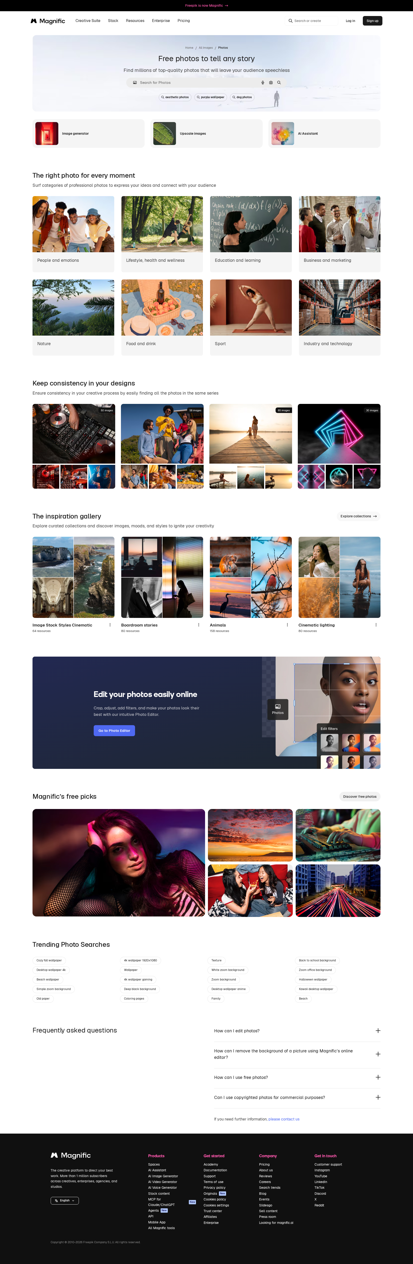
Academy (211, 1164)
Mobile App (156, 1222)
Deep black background (140, 989)
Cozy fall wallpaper (49, 960)
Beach (303, 999)
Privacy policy (215, 1187)
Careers (265, 1182)
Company (268, 1155)
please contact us (283, 1119)
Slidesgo (265, 1205)
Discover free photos (360, 796)
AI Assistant (157, 1170)
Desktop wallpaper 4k (51, 970)
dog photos (244, 97)
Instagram (322, 1170)
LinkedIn (321, 1182)
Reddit (319, 1205)
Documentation (215, 1170)
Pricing (184, 20)
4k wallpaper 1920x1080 (140, 960)
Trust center (213, 1211)
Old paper (43, 999)
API (150, 1216)
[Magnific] (71, 1156)
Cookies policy (215, 1199)
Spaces (154, 1164)
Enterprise (211, 1223)
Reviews (265, 1176)
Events (264, 1199)
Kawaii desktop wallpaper (316, 989)
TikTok (320, 1187)
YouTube (321, 1176)
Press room (267, 1217)
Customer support (328, 1164)
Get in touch (326, 1155)
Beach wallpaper (48, 979)
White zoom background (228, 970)
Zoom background (224, 979)
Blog (262, 1193)
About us (266, 1170)
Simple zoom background (54, 989)
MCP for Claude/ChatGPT (171, 1202)
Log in (350, 21)
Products (156, 1155)
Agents (157, 1210)
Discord (320, 1193)
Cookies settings (216, 1205)
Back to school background (317, 960)
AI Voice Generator (162, 1187)
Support (210, 1176)
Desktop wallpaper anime (229, 989)
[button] (65, 1201)
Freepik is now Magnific (204, 5)
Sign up (373, 21)
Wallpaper (131, 970)
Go (43, 907)
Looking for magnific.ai (276, 1223)
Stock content (159, 1193)
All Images (206, 48)
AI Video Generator (162, 1182)
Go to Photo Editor (114, 730)
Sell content (268, 1211)
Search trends (269, 1187)
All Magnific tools (161, 1228)
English (65, 1200)
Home (189, 48)
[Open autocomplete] (133, 82)
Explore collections (356, 516)
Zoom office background (315, 970)
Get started (214, 1155)
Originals (214, 1193)
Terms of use (213, 1182)
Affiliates (210, 1217)
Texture (217, 960)
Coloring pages (134, 999)
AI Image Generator (163, 1176)
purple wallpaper (212, 97)
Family (216, 999)
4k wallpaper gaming (138, 979)
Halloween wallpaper (313, 979)
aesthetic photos (177, 97)
